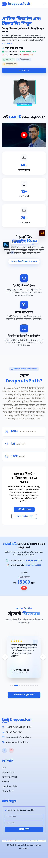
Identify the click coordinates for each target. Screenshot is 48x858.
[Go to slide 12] (37, 685)
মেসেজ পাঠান (24, 829)
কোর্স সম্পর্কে (8, 772)
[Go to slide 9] (31, 685)
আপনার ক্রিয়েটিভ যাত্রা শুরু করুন (24, 261)
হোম (4, 767)
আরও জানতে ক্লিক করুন (24, 694)
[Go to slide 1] (10, 685)
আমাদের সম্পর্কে (9, 777)
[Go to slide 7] (26, 685)
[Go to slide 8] (28, 685)
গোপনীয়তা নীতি (9, 786)
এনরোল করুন (24, 70)
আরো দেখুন (6, 43)
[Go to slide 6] (24, 685)
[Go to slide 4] (19, 685)
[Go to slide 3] (16, 685)
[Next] (43, 657)
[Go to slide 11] (35, 685)
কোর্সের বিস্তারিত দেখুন (24, 516)
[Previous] (5, 657)
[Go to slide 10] (33, 685)
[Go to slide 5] (22, 685)
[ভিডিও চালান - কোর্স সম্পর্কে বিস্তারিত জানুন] (24, 135)
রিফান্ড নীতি (7, 791)
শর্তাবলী (5, 781)
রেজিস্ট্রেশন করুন (24, 509)
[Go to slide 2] (12, 685)
